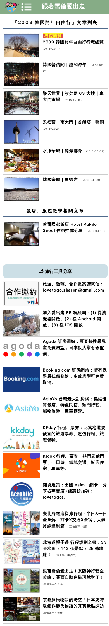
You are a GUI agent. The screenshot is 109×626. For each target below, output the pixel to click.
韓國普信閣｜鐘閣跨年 (65, 64)
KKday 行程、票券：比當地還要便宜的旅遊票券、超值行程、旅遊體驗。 (74, 433)
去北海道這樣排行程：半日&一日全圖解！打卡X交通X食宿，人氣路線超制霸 (75, 519)
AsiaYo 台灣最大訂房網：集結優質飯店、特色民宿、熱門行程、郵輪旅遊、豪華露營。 (75, 405)
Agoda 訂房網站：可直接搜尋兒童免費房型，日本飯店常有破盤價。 (74, 347)
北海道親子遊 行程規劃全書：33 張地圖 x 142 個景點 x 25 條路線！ (75, 548)
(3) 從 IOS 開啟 (67, 324)
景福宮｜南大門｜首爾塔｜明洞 (73, 122)
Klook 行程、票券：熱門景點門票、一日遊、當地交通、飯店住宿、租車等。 (73, 462)
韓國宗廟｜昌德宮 (60, 179)
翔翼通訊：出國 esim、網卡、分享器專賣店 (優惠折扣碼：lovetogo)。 (75, 491)
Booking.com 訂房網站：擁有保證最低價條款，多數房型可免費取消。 (75, 376)
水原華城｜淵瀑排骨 (62, 150)
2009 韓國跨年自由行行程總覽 (73, 42)
